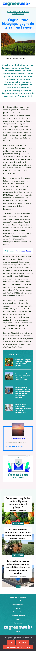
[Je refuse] (34, 643)
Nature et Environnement (20, 12)
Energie (18, 608)
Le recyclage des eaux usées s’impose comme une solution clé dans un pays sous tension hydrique (22, 392)
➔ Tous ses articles (14, 446)
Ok (11, 642)
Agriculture (18, 623)
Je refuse (22, 642)
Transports (18, 601)
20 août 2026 (22, 510)
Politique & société (18, 604)
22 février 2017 (21, 58)
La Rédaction (9, 58)
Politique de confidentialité (18, 647)
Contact (18, 631)
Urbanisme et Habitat (18, 616)
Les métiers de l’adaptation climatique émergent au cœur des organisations (23, 409)
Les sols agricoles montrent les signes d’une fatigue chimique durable (22, 377)
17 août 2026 (22, 576)
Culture (18, 619)
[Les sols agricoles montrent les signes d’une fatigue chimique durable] (9, 376)
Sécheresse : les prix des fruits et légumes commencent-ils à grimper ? (23, 363)
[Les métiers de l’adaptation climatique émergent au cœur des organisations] (9, 407)
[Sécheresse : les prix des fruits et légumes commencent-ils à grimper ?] (9, 362)
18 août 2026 (22, 538)
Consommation (14, 12)
